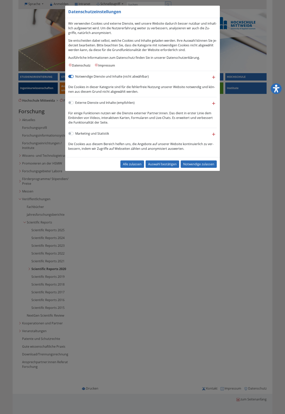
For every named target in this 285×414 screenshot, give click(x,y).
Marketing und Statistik (92, 133)
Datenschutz (81, 65)
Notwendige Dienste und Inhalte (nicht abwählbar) (112, 76)
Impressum (106, 65)
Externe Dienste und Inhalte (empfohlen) (105, 102)
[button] (214, 79)
